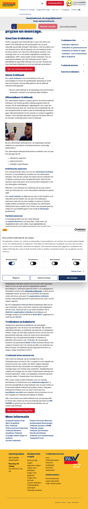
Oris (34, 343)
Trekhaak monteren (34, 490)
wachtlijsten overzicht (14, 392)
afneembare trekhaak (44, 172)
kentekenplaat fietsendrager (41, 423)
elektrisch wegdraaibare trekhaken (19, 312)
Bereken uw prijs (48, 26)
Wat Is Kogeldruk (12, 423)
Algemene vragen (34, 465)
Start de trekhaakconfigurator (20, 69)
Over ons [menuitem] (55, 10)
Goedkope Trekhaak (14, 433)
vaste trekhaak (15, 78)
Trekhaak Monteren (13, 430)
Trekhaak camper (37, 428)
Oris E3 (18, 317)
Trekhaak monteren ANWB (40, 426)
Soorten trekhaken (13, 440)
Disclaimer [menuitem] (58, 502)
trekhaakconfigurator (40, 382)
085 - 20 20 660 (77, 465)
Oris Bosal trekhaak (38, 433)
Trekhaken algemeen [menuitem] (70, 45)
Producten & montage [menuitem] (27, 10)
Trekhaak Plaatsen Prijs (15, 421)
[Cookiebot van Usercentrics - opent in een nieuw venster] (76, 230)
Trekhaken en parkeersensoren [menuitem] (74, 48)
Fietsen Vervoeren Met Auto (41, 421)
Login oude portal (52, 481)
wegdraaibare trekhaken (39, 296)
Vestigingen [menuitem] (66, 10)
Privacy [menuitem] (64, 502)
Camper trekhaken (34, 483)
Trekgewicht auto (37, 438)
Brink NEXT (37, 314)
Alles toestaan (72, 278)
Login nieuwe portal (53, 483)
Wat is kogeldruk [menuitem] (68, 57)
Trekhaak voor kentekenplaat (41, 436)
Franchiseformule (52, 478)
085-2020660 (14, 458)
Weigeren (16, 278)
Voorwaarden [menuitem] (75, 502)
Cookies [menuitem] (69, 502)
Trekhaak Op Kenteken (39, 430)
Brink (28, 343)
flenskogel (44, 209)
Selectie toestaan (44, 278)
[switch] (33, 263)
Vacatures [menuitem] (74, 10)
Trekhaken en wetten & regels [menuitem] (74, 51)
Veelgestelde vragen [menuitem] (43, 10)
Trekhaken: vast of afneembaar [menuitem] (74, 54)
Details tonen (76, 271)
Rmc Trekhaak (11, 426)
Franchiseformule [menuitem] (25, 14)
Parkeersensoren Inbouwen (17, 428)
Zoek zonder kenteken (68, 26)
